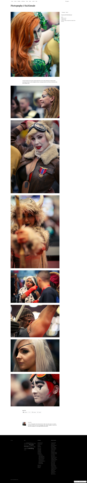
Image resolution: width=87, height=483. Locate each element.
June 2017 (52, 450)
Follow (12, 440)
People (31, 445)
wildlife (25, 449)
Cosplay (62, 19)
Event (38, 445)
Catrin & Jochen (41, 456)
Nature (30, 1)
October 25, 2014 (63, 18)
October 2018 (53, 448)
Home (12, 1)
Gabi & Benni (41, 459)
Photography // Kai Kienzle (23, 5)
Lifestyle (39, 451)
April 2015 (52, 464)
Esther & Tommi (41, 458)
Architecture (23, 1)
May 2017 (52, 451)
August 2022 (53, 442)
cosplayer (72, 20)
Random (39, 465)
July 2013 (52, 472)
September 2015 (53, 459)
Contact (33, 1)
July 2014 (52, 470)
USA (27, 448)
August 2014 (53, 469)
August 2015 (53, 460)
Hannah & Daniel (41, 461)
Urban (27, 1)
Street (30, 446)
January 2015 (53, 465)
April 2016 (52, 456)
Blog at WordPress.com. (14, 479)
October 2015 (53, 458)
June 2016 (52, 454)
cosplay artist (69, 20)
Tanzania (32, 446)
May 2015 (52, 463)
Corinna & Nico (41, 457)
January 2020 (53, 447)
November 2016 (53, 453)
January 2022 (53, 445)
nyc (63, 21)
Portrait (15, 1)
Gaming (39, 446)
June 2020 (52, 446)
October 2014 (53, 466)
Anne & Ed (40, 455)
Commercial (39, 444)
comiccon (62, 20)
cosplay (65, 20)
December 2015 (53, 457)
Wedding (19, 1)
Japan (33, 443)
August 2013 (53, 471)
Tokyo (34, 446)
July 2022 (52, 444)
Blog (36, 1)
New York (26, 445)
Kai (62, 17)
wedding (31, 448)
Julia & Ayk (40, 462)
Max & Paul (40, 463)
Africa (25, 443)
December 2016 (53, 452)
